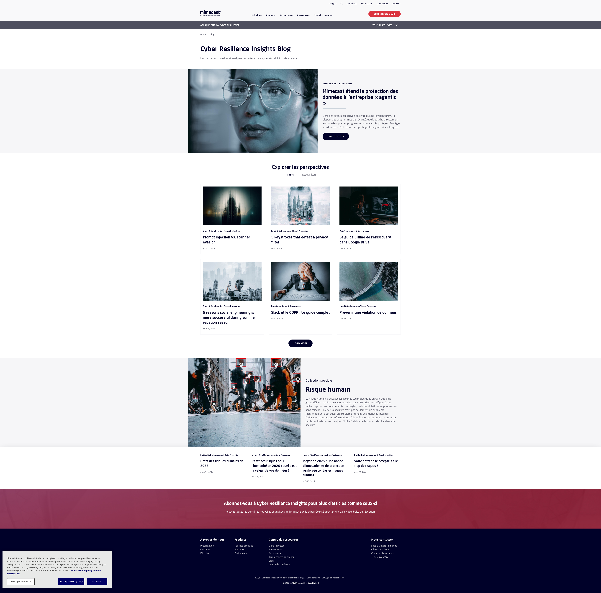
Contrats (266, 577)
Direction (205, 553)
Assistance (366, 3)
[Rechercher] (341, 4)
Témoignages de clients (281, 556)
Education (239, 549)
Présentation (207, 545)
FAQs (257, 577)
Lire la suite (336, 136)
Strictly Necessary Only (71, 581)
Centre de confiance (279, 564)
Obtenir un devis (384, 13)
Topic (290, 174)
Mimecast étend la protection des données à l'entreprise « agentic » (360, 97)
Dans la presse (276, 545)
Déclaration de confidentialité (285, 577)
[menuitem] (256, 17)
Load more (300, 343)
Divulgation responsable (333, 577)
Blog (271, 560)
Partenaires (240, 553)
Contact (396, 3)
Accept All (97, 581)
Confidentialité (313, 577)
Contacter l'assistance (382, 553)
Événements (275, 549)
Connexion (382, 3)
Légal (302, 577)
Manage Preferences (21, 581)
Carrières (352, 3)
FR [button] (330, 3)
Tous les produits (243, 545)
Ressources (275, 553)
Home (203, 34)
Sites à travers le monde (384, 545)
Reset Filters (309, 174)
